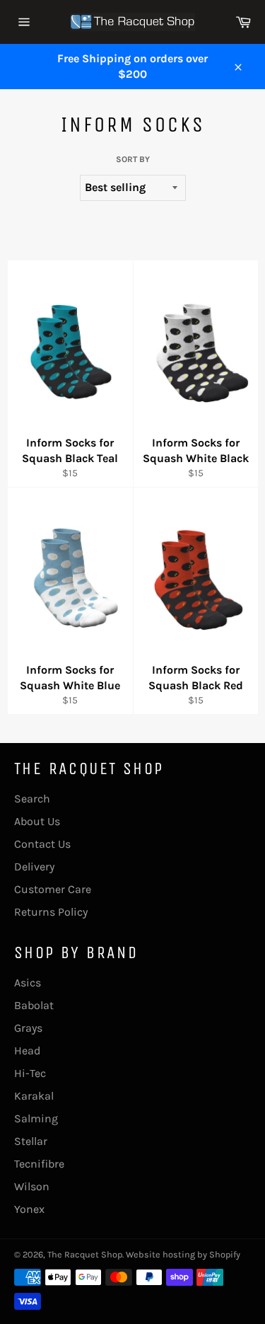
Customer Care (52, 889)
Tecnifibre (39, 1163)
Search (32, 798)
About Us (37, 821)
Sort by (133, 159)
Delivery (34, 866)
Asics (27, 982)
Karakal (34, 1096)
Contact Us (42, 844)
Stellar (30, 1141)
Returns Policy (51, 912)
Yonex (29, 1209)
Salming (36, 1118)
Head (27, 1050)
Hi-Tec (30, 1073)
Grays (28, 1028)
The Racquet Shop (84, 1254)
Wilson (31, 1186)
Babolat (34, 1005)
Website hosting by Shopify (183, 1254)
